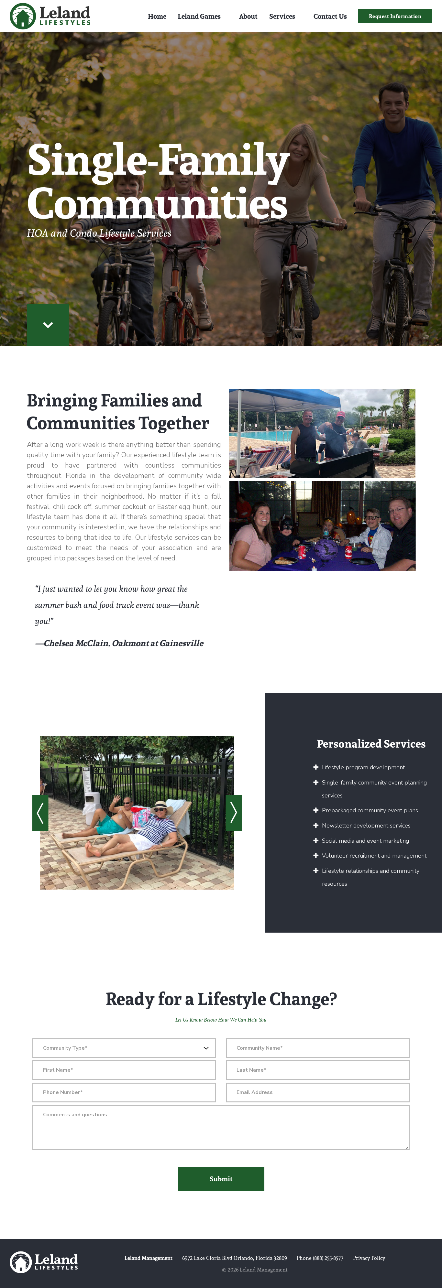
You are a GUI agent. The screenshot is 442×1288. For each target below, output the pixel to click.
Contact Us (330, 16)
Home (157, 16)
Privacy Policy (369, 1257)
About (248, 16)
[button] (395, 16)
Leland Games (199, 16)
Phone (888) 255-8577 (320, 1257)
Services (282, 16)
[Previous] (40, 813)
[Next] (234, 813)
